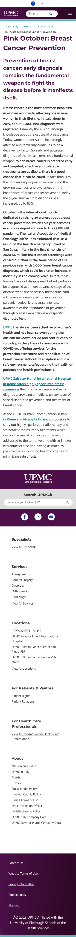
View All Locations (24, 668)
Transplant (19, 574)
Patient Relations (23, 701)
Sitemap (13, 905)
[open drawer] (69, 13)
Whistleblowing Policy (26, 811)
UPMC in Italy (20, 772)
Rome (11, 419)
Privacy (16, 783)
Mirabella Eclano (35, 419)
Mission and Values (24, 766)
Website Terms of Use (23, 873)
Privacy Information (21, 884)
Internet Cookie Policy (26, 794)
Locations (21, 623)
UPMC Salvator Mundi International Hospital (35, 639)
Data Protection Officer (27, 806)
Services (19, 567)
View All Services (23, 603)
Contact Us (15, 863)
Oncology (18, 585)
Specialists (22, 539)
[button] (40, 3)
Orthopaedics (21, 591)
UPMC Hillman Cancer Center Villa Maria (34, 660)
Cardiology (19, 597)
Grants (16, 777)
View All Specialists (24, 547)
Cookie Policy (17, 895)
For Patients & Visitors (33, 688)
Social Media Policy (24, 789)
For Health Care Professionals (26, 724)
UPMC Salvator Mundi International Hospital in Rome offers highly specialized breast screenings (37, 384)
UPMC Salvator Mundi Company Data (36, 823)
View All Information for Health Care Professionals (35, 736)
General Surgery (22, 580)
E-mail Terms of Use (25, 800)
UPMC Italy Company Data (29, 817)
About (17, 758)
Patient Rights (21, 696)
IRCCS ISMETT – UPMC (26, 631)
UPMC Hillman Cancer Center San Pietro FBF (34, 649)
